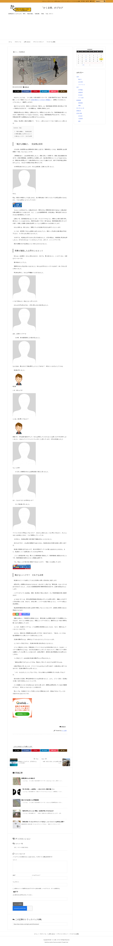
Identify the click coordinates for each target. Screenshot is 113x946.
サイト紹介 (81, 97)
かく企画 (64, 730)
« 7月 (83, 65)
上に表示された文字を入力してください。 (23, 894)
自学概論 (80, 89)
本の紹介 (80, 95)
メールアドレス (36, 875)
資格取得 (80, 92)
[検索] (104, 1)
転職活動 (80, 103)
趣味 (79, 121)
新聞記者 (23, 52)
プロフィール (50, 1)
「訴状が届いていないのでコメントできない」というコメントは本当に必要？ (42, 821)
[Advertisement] (56, 28)
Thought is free (65, 942)
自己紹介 (80, 116)
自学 (77, 87)
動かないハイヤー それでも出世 (23, 136)
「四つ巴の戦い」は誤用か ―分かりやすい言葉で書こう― (38, 789)
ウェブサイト (16, 881)
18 (85, 59)
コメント (15, 859)
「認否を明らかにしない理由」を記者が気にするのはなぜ (37, 811)
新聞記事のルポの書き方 (28, 778)
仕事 (77, 76)
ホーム (44, 1)
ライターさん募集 (76, 1)
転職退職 (78, 100)
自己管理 (80, 82)
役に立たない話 (80, 108)
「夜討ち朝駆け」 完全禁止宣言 (23, 131)
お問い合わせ (57, 1)
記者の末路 (79, 113)
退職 (79, 105)
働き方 (80, 79)
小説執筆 (80, 118)
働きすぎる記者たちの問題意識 (30, 800)
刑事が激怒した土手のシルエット (23, 133)
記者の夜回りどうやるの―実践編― (41, 100)
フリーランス (81, 84)
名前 (14, 875)
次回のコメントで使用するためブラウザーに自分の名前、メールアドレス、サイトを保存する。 (37, 888)
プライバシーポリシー (66, 1)
